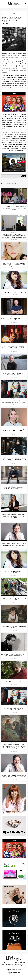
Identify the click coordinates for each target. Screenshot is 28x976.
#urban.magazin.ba (15, 969)
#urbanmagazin (15, 972)
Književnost (10, 14)
